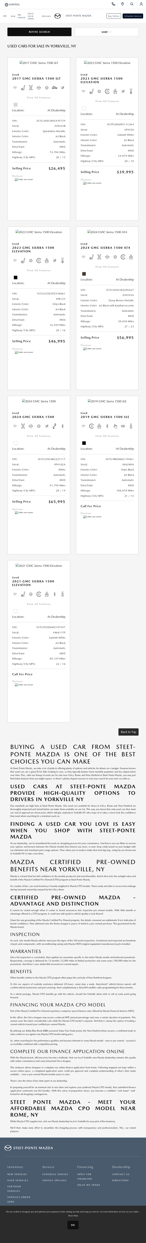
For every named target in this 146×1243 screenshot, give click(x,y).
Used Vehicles (17, 1180)
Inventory (15, 1167)
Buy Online (113, 16)
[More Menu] (5, 16)
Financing (85, 1167)
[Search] (133, 4)
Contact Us (121, 1174)
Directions (120, 1180)
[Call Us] (115, 4)
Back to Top (128, 732)
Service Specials (54, 1180)
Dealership (121, 1167)
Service (48, 1167)
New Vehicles (17, 1174)
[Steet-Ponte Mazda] (59, 16)
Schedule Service (132, 16)
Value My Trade (88, 1185)
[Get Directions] (124, 4)
